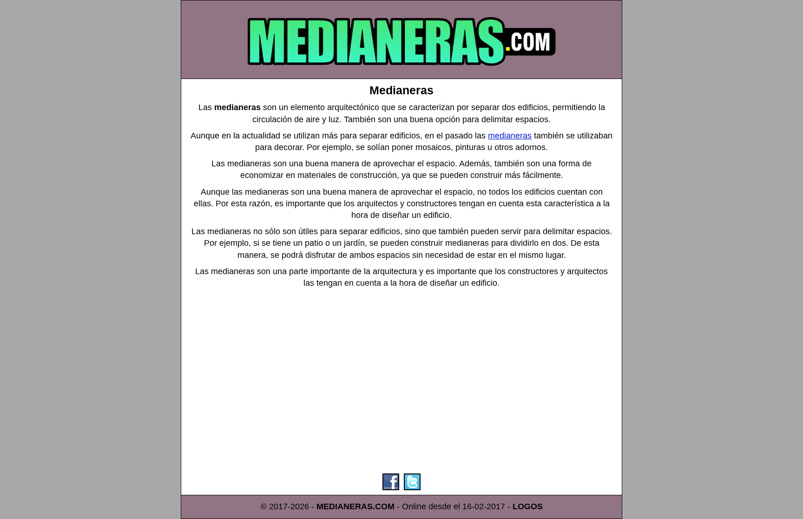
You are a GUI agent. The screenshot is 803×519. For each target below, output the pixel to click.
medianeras (510, 135)
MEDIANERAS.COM (355, 506)
